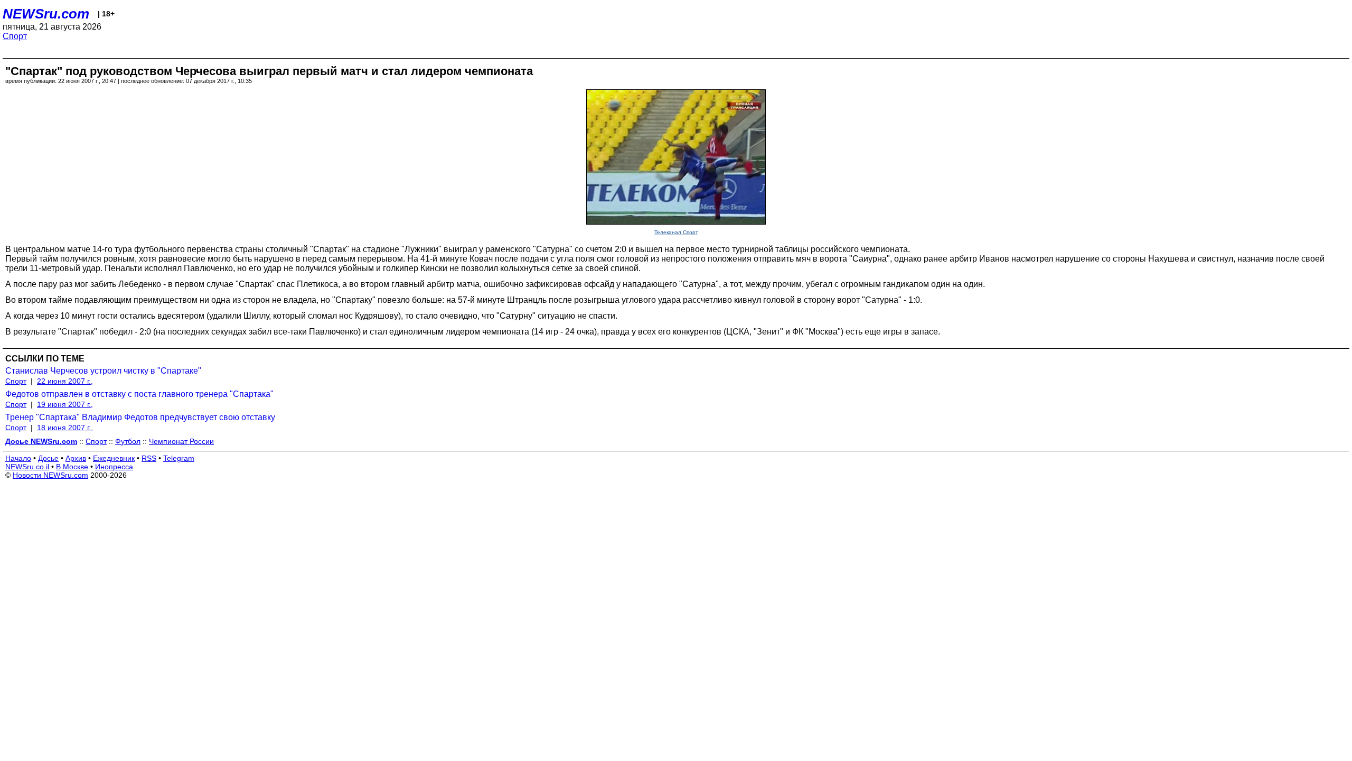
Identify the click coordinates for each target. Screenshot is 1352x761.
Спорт (15, 36)
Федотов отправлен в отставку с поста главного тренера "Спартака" (139, 393)
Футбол (127, 441)
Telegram (178, 458)
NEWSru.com (46, 14)
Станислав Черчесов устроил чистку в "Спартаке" (103, 370)
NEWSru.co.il (27, 466)
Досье (48, 458)
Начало (18, 458)
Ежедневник (114, 458)
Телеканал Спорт (676, 232)
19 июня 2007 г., (65, 404)
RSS (149, 458)
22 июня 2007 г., (65, 381)
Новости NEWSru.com (50, 475)
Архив (75, 458)
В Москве (72, 466)
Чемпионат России (181, 441)
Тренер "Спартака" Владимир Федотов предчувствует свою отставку (140, 417)
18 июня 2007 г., (65, 427)
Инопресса (114, 466)
